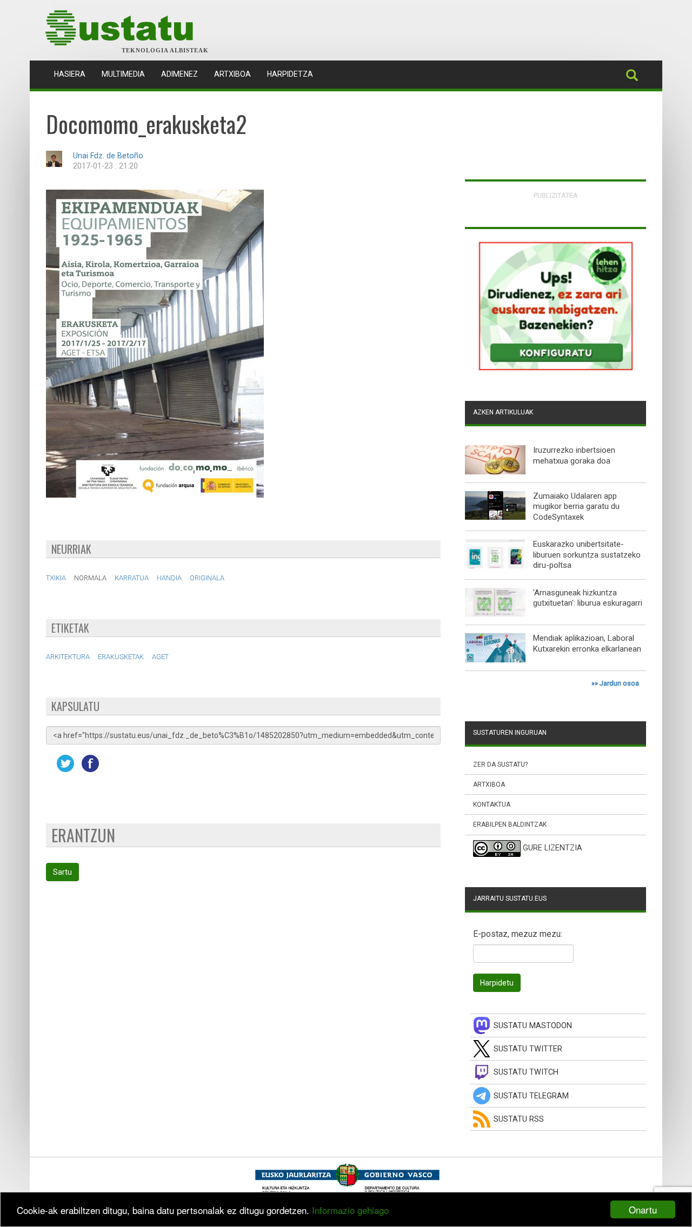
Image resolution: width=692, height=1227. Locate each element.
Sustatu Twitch (526, 1072)
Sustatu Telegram (531, 1096)
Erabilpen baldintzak (510, 824)
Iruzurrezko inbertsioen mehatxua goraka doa (574, 455)
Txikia (56, 578)
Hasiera (74, 73)
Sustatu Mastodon (533, 1025)
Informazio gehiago (350, 1210)
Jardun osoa (619, 683)
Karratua (132, 578)
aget (160, 657)
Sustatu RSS (519, 1119)
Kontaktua (491, 804)
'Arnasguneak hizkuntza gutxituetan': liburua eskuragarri (587, 598)
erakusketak (121, 657)
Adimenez (179, 74)
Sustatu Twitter (528, 1049)
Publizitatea (556, 195)
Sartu (62, 872)
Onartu (643, 1209)
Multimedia (123, 74)
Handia (169, 578)
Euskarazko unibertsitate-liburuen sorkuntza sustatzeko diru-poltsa (587, 554)
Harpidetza (290, 74)
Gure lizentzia (552, 848)
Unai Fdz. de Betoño (108, 155)
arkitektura (68, 657)
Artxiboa (232, 74)
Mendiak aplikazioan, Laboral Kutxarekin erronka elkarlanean (587, 643)
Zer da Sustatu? (500, 764)
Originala (207, 578)
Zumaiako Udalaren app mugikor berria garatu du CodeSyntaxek (576, 506)
